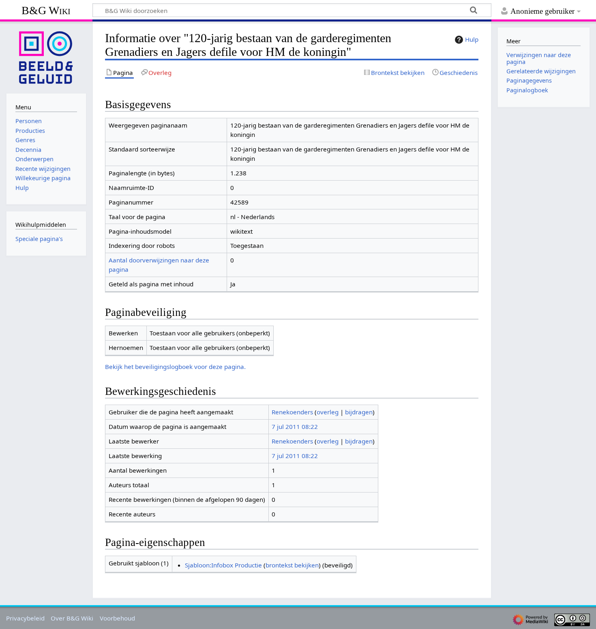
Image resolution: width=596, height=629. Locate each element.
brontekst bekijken (292, 565)
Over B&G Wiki (72, 618)
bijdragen (359, 412)
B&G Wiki (46, 10)
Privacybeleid (25, 618)
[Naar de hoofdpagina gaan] (46, 56)
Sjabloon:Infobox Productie (223, 565)
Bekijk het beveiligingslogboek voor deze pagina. (175, 366)
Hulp (471, 39)
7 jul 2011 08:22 (295, 426)
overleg (328, 412)
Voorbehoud (117, 618)
